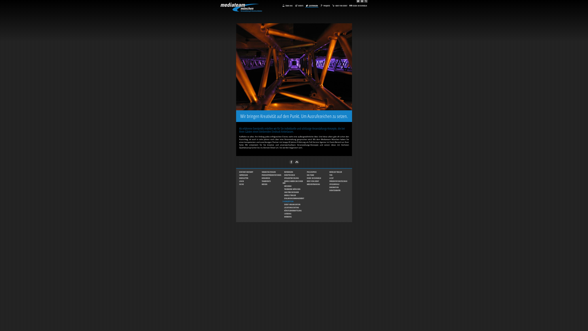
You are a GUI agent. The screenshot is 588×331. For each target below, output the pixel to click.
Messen (264, 184)
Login (241, 181)
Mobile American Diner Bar (293, 182)
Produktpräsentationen (271, 175)
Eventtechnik (289, 175)
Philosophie (312, 172)
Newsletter (243, 178)
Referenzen (288, 172)
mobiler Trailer (335, 172)
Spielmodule (334, 184)
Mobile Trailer (290, 195)
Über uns (289, 5)
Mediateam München (241, 7)
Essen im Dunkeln (314, 178)
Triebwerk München (292, 189)
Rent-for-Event (313, 181)
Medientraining (313, 184)
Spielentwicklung (291, 178)
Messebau (288, 186)
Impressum (243, 175)
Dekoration (334, 187)
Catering (287, 213)
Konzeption (289, 201)
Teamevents (266, 181)
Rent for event (341, 5)
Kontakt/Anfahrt (246, 172)
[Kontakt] (358, 1)
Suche (241, 184)
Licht (331, 178)
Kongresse (266, 178)
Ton (330, 175)
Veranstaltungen (269, 172)
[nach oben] (296, 162)
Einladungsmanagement (294, 198)
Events (300, 5)
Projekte (326, 5)
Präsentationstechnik (338, 181)
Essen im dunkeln (360, 5)
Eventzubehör (334, 190)
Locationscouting (291, 207)
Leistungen (313, 5)
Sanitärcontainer (291, 192)
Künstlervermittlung (293, 210)
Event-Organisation (292, 204)
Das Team (310, 175)
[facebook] (291, 162)
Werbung (288, 216)
